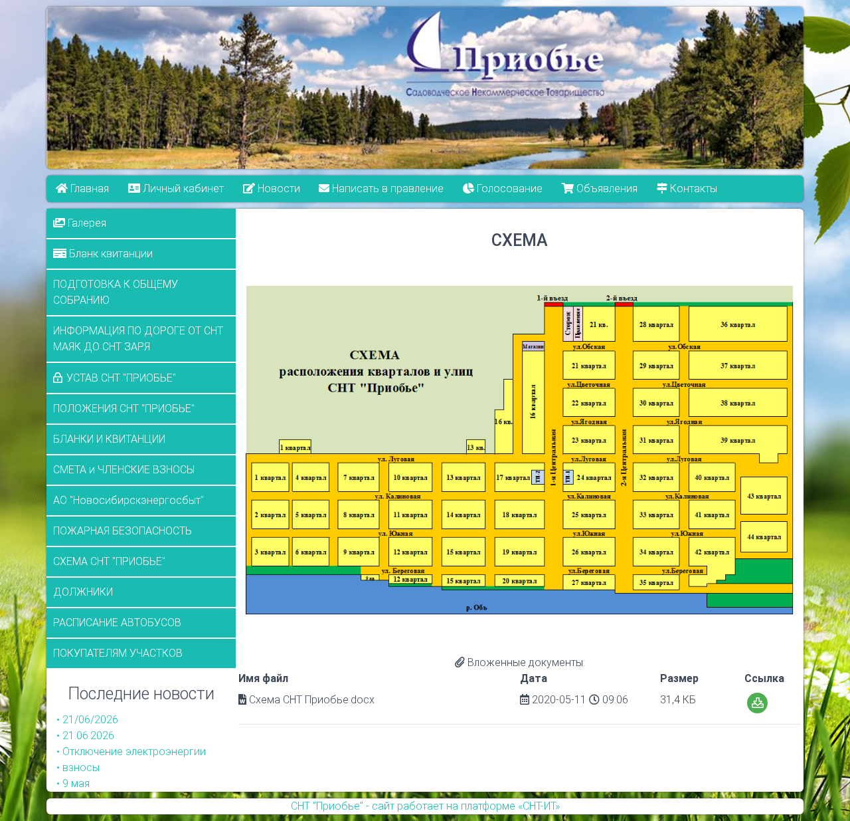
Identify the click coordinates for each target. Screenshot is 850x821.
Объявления (606, 188)
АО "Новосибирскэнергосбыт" (128, 500)
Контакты (692, 188)
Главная (88, 188)
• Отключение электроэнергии (131, 751)
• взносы (78, 767)
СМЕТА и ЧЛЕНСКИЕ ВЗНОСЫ (124, 469)
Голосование (509, 188)
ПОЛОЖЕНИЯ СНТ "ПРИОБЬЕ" (124, 408)
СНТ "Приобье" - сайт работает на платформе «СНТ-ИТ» (425, 806)
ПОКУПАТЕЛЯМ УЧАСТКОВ (118, 653)
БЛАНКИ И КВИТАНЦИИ (109, 439)
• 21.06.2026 (85, 735)
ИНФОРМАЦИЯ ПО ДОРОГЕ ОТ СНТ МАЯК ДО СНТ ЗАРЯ (138, 338)
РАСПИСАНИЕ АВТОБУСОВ (117, 622)
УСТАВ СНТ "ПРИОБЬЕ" (121, 378)
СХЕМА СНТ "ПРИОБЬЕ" (109, 561)
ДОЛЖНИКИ (83, 592)
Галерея (85, 223)
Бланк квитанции (109, 253)
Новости (277, 188)
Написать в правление (387, 188)
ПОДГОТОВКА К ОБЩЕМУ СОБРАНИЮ (115, 292)
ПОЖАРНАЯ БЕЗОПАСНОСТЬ (122, 531)
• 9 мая (73, 783)
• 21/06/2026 (87, 719)
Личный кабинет (182, 188)
